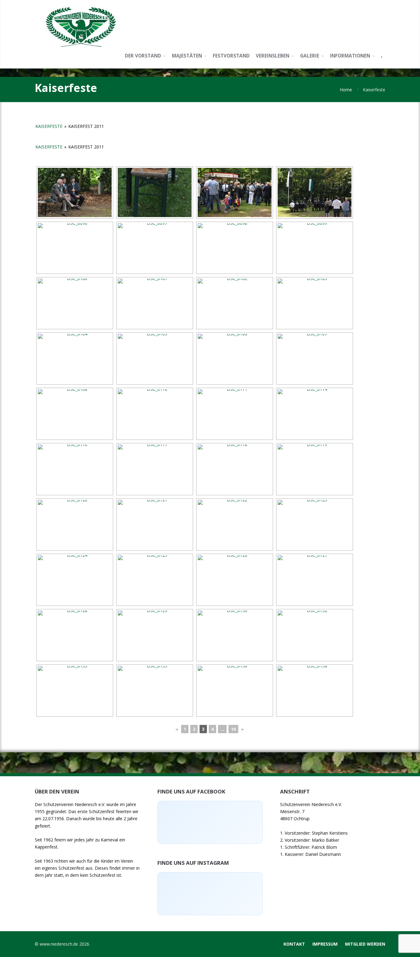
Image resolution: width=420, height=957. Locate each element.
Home (346, 90)
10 (233, 729)
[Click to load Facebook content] (210, 822)
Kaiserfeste (48, 126)
